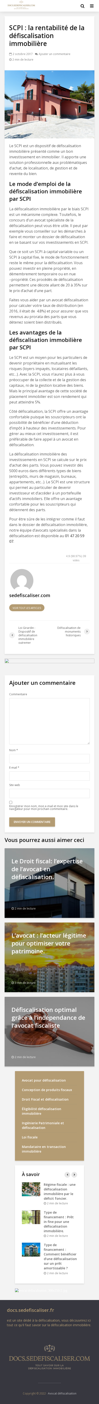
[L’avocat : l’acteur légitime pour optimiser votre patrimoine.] (49, 956)
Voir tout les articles (27, 608)
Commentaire (18, 694)
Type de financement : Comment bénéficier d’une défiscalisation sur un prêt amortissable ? (60, 1256)
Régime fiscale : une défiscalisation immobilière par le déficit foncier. (60, 1191)
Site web (14, 785)
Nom (13, 750)
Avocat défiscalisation (62, 1393)
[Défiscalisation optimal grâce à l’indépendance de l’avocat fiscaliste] (49, 1031)
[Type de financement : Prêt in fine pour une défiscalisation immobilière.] (31, 1217)
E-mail (14, 767)
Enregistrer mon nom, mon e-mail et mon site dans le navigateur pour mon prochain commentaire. (43, 807)
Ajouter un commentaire (54, 54)
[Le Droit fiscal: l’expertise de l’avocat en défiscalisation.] (49, 882)
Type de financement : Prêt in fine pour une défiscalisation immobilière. (59, 1221)
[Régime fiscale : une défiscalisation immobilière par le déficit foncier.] (31, 1189)
